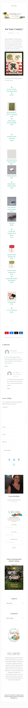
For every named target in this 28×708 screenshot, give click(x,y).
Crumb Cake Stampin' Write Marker (12, 233)
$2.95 (11, 124)
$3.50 (11, 237)
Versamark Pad (12, 302)
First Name (14, 524)
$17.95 (11, 95)
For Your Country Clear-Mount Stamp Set (11, 91)
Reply (6, 366)
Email (4, 434)
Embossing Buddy (12, 176)
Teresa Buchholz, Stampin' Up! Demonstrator (14, 15)
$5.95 (11, 178)
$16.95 (11, 140)
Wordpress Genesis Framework (10, 696)
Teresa (14, 372)
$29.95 (11, 225)
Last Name (14, 532)
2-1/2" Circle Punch (11, 310)
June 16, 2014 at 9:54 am (16, 352)
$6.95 (11, 116)
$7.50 (11, 304)
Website (4, 441)
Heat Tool (11, 223)
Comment (5, 407)
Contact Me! (14, 501)
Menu (15, 6)
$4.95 (11, 164)
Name (4, 427)
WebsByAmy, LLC (14, 698)
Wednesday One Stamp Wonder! (16, 337)
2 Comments (17, 33)
